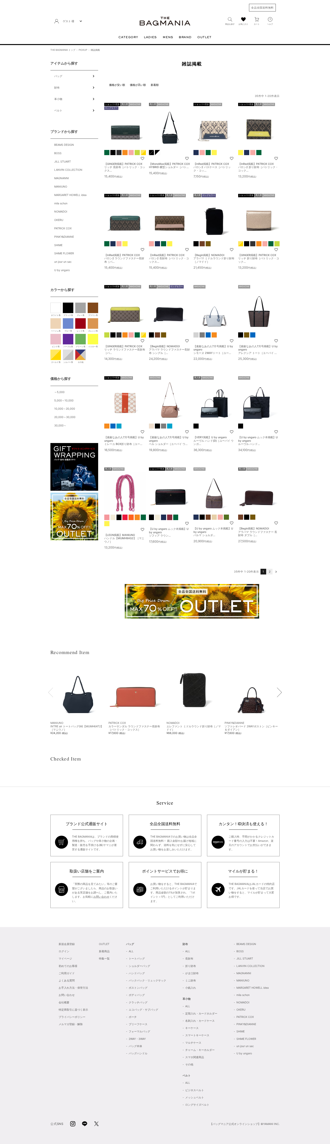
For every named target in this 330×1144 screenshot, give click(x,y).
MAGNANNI (61, 178)
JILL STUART (62, 161)
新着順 (155, 84)
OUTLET (104, 944)
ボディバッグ (137, 995)
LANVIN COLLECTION (68, 169)
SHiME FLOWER (64, 253)
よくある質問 (67, 980)
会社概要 (64, 1002)
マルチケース (193, 1042)
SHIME (58, 245)
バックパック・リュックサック (147, 980)
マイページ (65, 958)
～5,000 (59, 392)
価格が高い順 (138, 84)
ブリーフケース (138, 1024)
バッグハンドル (138, 1053)
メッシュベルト (194, 1097)
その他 (189, 1064)
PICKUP (83, 49)
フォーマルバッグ (139, 1031)
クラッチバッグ (138, 1002)
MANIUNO (60, 186)
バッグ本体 (135, 1046)
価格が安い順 (117, 84)
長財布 (189, 958)
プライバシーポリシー (72, 1016)
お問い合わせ (101, 896)
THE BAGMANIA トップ (62, 49)
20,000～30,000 (64, 417)
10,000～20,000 (64, 408)
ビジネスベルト (194, 1090)
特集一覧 (104, 958)
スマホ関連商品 (194, 1057)
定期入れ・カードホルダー (201, 1013)
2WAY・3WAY (137, 1038)
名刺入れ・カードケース (200, 1020)
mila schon (60, 203)
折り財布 (190, 966)
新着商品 (104, 951)
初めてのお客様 (68, 966)
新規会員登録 (67, 944)
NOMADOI (60, 211)
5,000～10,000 (64, 400)
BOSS (57, 153)
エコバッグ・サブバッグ (143, 1009)
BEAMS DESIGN (64, 144)
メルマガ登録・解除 (71, 1024)
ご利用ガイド (67, 973)
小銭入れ (190, 987)
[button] (276, 571)
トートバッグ (137, 958)
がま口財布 (192, 973)
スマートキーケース (197, 1035)
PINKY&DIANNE (64, 236)
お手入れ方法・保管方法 (73, 987)
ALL (131, 951)
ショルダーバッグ (139, 966)
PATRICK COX (63, 228)
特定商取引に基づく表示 (73, 1009)
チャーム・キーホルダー (200, 1049)
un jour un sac (63, 261)
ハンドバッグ (137, 973)
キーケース (192, 1028)
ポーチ (133, 1016)
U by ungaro (62, 270)
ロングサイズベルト (197, 1104)
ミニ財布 (190, 980)
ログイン (64, 951)
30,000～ (60, 425)
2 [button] (270, 571)
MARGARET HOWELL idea (70, 195)
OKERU (58, 220)
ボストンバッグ (138, 987)
